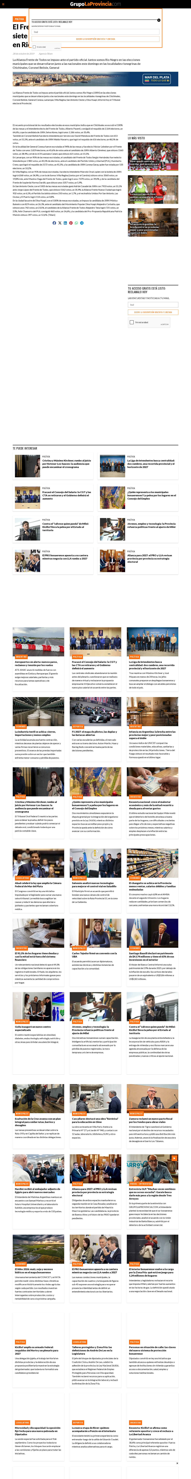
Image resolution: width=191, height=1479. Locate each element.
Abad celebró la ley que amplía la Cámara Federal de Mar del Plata (38, 885)
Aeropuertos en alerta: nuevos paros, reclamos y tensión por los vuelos (36, 663)
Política (19, 19)
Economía (21, 726)
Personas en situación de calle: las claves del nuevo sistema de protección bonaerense (152, 1350)
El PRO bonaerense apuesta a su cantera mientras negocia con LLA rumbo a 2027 (65, 557)
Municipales (79, 878)
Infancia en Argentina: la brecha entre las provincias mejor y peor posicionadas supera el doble (152, 735)
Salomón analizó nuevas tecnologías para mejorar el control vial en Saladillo (94, 885)
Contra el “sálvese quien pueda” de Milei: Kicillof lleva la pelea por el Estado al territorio (65, 527)
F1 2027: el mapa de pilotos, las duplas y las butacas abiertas (94, 733)
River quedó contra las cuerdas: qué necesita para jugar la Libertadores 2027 (144, 164)
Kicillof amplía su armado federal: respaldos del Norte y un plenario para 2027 (36, 1350)
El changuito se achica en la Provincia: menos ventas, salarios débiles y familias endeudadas (152, 886)
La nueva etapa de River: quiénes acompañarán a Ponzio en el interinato (94, 1429)
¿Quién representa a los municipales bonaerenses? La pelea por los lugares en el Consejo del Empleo (151, 495)
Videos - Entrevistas (141, 1183)
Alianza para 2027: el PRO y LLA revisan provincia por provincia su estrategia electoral (149, 558)
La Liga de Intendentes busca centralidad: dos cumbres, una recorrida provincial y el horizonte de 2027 (151, 463)
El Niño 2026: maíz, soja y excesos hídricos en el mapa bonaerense (34, 1271)
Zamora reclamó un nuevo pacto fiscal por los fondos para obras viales (150, 1120)
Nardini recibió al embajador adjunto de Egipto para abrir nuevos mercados (37, 1190)
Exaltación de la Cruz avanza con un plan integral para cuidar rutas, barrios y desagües (38, 1122)
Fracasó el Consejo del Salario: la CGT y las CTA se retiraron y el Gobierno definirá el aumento (66, 495)
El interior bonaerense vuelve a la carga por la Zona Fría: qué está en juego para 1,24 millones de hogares (151, 1272)
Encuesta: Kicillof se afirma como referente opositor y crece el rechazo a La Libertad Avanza (151, 1431)
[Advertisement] (69, 111)
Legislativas (22, 878)
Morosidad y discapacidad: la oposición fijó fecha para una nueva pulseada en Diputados (37, 1431)
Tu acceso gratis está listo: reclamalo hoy (147, 290)
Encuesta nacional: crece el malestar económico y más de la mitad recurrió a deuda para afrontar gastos (151, 805)
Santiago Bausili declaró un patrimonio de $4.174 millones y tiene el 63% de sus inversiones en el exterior (151, 956)
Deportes (78, 726)
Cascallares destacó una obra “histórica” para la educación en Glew (95, 1120)
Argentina (21, 656)
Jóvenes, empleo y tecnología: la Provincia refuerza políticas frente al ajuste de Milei (151, 525)
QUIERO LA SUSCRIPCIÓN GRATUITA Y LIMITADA (153, 312)
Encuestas (135, 796)
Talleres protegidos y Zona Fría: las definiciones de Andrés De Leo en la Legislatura (92, 1350)
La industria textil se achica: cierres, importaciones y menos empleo (35, 733)
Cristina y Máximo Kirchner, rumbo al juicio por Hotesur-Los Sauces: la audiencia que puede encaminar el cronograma (66, 463)
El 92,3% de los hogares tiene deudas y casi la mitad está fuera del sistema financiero (37, 956)
